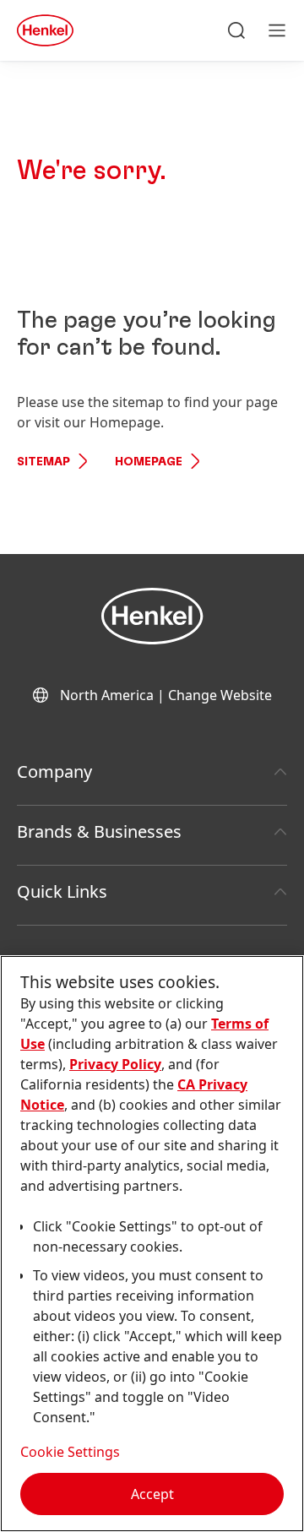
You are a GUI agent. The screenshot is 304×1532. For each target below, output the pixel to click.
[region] (152, 1243)
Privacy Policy (115, 1064)
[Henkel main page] (45, 30)
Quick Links (62, 891)
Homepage (148, 462)
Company (54, 771)
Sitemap (43, 462)
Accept (152, 1494)
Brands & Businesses (99, 831)
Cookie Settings (70, 1451)
